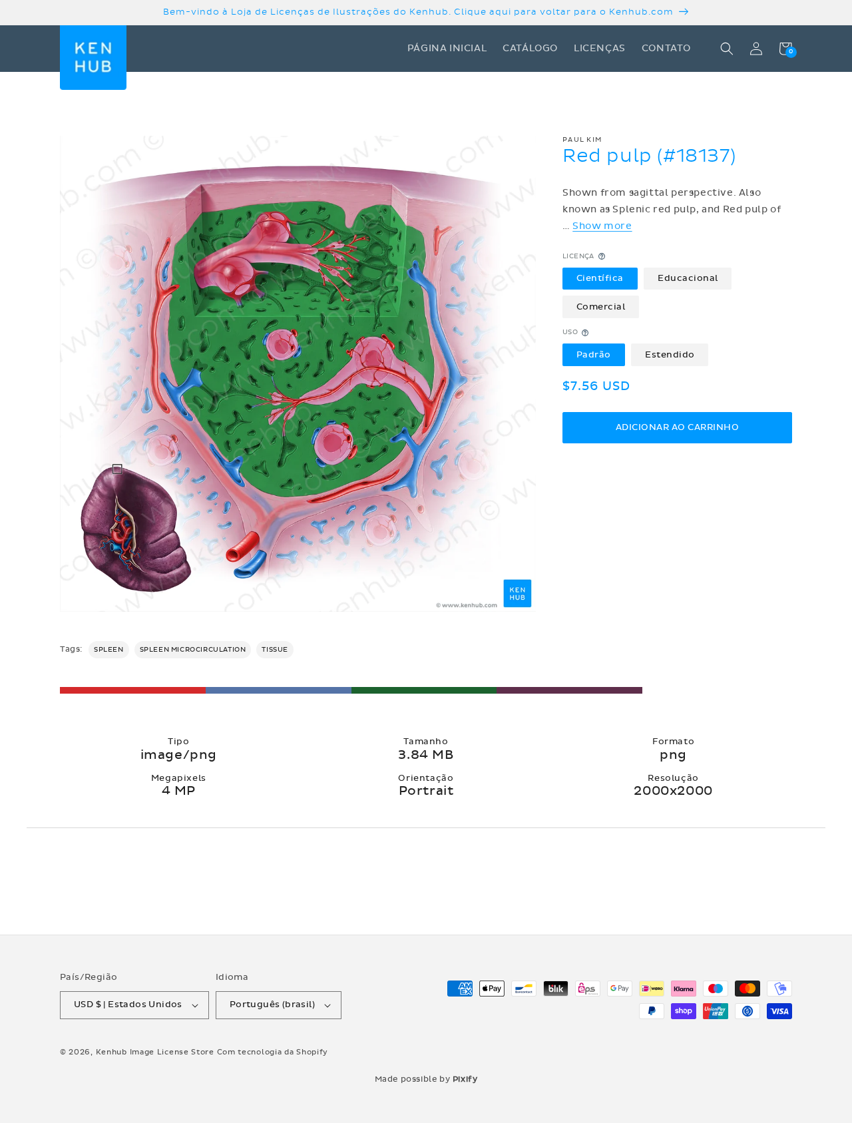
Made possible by (426, 1079)
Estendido (670, 354)
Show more (602, 226)
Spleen (109, 650)
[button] (727, 48)
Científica (600, 278)
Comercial (601, 307)
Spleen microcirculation (193, 650)
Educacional (688, 278)
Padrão (593, 354)
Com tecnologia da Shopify (273, 1052)
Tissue (275, 650)
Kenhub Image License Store (155, 1052)
